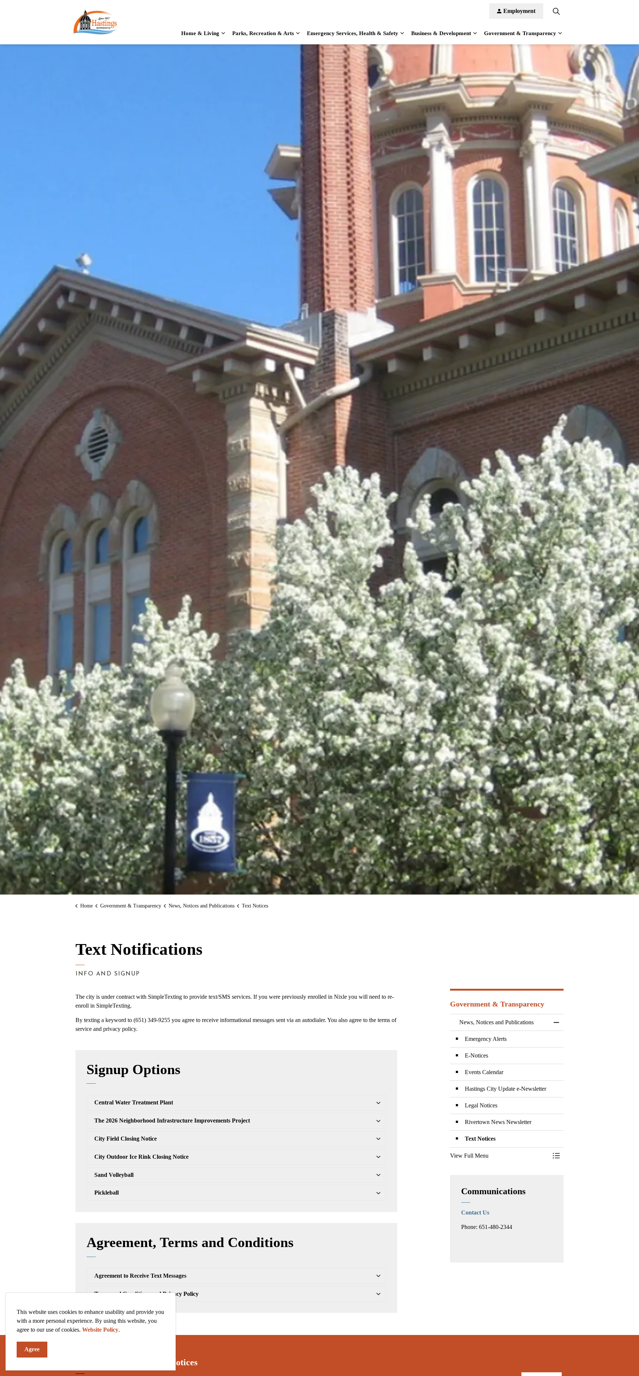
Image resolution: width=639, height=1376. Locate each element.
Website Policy (100, 1329)
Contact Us (475, 1212)
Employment (519, 11)
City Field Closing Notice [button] (125, 1138)
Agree (32, 1349)
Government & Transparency (520, 33)
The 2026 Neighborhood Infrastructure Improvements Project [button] (172, 1120)
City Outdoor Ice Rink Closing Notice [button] (141, 1157)
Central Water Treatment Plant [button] (133, 1102)
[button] (499, 1156)
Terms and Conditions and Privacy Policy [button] (146, 1294)
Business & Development (441, 33)
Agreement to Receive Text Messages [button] (140, 1276)
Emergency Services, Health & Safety (352, 33)
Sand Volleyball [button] (113, 1175)
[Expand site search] (556, 11)
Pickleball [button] (106, 1192)
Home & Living (200, 33)
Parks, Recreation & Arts (263, 33)
